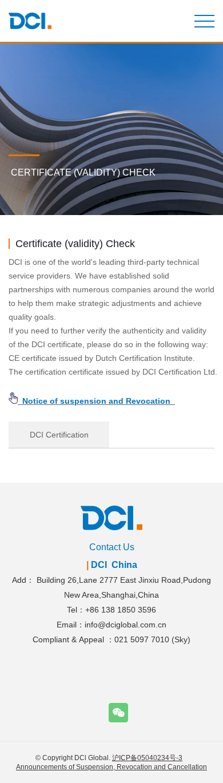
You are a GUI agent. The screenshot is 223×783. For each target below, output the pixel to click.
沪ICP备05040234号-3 (147, 758)
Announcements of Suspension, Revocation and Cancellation (111, 767)
